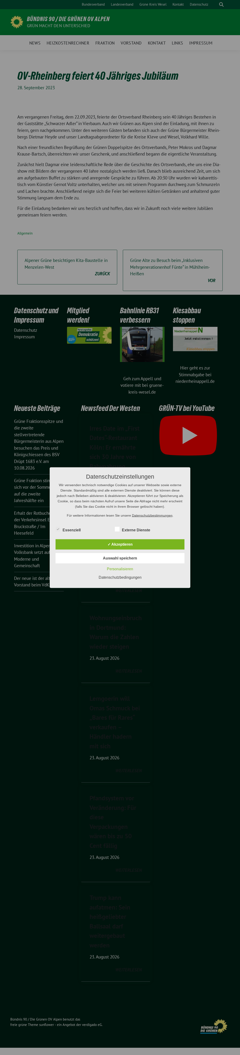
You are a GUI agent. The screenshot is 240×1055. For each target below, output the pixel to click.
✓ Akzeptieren (120, 544)
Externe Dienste (136, 530)
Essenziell (72, 530)
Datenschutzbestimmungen (152, 515)
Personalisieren (120, 569)
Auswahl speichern (120, 558)
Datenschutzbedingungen (120, 577)
